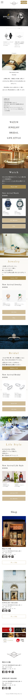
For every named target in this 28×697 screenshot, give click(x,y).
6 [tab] (17, 28)
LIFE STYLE (14, 138)
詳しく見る (14, 562)
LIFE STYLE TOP (14, 459)
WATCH (14, 122)
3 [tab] (11, 28)
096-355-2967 (8, 606)
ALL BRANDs (14, 220)
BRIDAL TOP (14, 368)
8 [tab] (21, 28)
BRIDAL (14, 132)
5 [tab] (15, 28)
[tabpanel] (14, 17)
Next (26, 40)
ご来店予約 (24, 3)
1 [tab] (7, 28)
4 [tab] (13, 28)
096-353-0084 (8, 552)
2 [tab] (9, 28)
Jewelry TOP (14, 278)
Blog (14, 226)
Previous (1, 40)
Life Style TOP (14, 493)
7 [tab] (19, 28)
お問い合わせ (23, 1)
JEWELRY (14, 127)
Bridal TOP (14, 403)
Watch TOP (14, 187)
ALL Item (13, 312)
